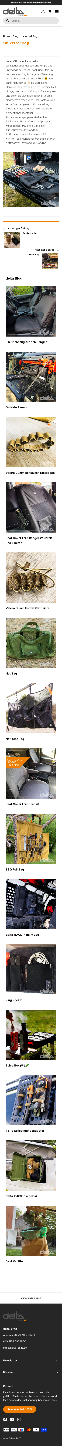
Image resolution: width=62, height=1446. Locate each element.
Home (6, 36)
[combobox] (31, 20)
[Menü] (56, 11)
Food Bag (34, 254)
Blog (15, 36)
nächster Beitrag (45, 249)
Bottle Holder (30, 233)
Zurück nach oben (31, 1297)
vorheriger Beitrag (18, 228)
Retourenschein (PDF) (20, 1409)
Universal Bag (29, 36)
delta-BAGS (15, 1438)
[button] (49, 11)
